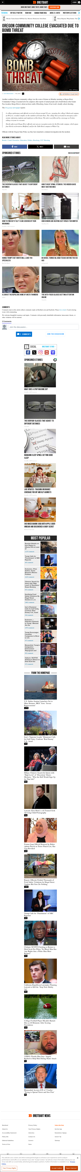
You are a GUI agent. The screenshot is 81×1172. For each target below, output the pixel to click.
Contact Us (31, 1136)
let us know (62, 310)
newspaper (12, 107)
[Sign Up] (54, 7)
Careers (30, 1140)
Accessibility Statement (9, 1133)
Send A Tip (58, 1136)
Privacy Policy (32, 1125)
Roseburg (36, 140)
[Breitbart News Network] (26, 346)
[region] (40, 1163)
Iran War (28, 13)
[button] (2, 2)
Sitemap (57, 1140)
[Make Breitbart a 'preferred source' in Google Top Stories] (69, 94)
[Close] (77, 1158)
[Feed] (73, 1154)
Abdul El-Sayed (55, 13)
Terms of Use (6, 1144)
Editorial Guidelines (8, 1140)
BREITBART (42, 2)
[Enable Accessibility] (79, 2)
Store (30, 1144)
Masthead (5, 1125)
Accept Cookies (57, 1168)
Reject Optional (71, 1168)
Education (23, 140)
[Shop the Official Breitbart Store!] (48, 346)
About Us (5, 1129)
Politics (30, 140)
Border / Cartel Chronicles (10, 140)
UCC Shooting (45, 140)
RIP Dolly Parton (16, 13)
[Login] (74, 2)
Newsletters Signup (60, 1133)
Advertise (31, 1133)
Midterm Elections (69, 13)
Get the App (58, 1129)
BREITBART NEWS (41, 1115)
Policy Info (5, 1136)
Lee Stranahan (8, 93)
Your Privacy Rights (9, 1168)
